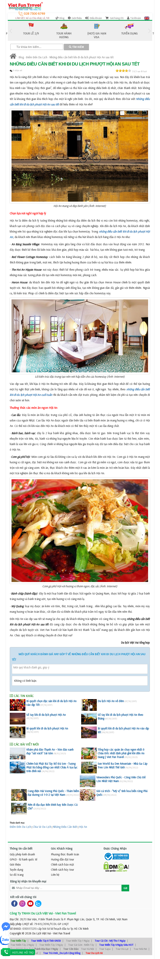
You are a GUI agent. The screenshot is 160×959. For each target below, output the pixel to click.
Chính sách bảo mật (62, 864)
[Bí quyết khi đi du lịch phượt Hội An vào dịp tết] (89, 732)
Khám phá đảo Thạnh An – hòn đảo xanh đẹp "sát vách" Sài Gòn (50, 751)
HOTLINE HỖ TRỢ (23, 952)
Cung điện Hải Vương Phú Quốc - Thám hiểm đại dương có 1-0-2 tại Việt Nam (53, 792)
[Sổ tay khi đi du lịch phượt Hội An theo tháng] (89, 719)
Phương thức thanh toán (65, 854)
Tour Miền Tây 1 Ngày (78, 940)
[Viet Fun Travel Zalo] (37, 903)
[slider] (123, 70)
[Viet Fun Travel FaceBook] (14, 903)
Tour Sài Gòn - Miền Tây (81, 944)
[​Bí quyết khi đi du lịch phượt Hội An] (17, 732)
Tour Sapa (104, 949)
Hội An (83, 827)
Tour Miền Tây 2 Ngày (22, 944)
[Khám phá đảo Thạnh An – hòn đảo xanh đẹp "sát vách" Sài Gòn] (17, 753)
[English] (146, 18)
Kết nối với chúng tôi (23, 897)
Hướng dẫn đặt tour (62, 859)
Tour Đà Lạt (122, 949)
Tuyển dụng (16, 869)
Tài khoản (135, 18)
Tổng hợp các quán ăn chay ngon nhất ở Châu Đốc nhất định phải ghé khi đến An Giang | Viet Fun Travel (121, 753)
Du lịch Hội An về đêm (111, 701)
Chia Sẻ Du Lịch (42, 827)
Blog (62, 18)
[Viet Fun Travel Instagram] (22, 903)
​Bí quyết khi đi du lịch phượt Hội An (47, 728)
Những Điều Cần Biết (65, 827)
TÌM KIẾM (77, 47)
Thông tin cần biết (21, 848)
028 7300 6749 (34, 13)
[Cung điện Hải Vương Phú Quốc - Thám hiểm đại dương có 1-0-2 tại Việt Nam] (19, 795)
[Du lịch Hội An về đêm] (89, 705)
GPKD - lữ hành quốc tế (23, 859)
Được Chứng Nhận (115, 848)
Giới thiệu (77, 18)
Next (149, 31)
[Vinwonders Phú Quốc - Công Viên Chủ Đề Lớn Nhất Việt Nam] (87, 781)
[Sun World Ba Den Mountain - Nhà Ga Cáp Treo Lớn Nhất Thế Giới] (89, 767)
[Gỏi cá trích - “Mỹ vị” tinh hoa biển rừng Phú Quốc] (87, 795)
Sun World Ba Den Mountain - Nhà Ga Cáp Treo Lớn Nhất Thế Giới (123, 765)
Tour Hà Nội (87, 949)
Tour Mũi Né (140, 949)
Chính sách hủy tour (62, 869)
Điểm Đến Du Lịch (36, 57)
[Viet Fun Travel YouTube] (30, 903)
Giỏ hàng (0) (116, 18)
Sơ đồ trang (16, 874)
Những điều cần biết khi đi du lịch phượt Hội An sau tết (81, 57)
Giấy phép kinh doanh (22, 854)
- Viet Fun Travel (60, 933)
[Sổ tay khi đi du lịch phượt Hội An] (17, 719)
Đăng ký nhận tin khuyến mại (28, 881)
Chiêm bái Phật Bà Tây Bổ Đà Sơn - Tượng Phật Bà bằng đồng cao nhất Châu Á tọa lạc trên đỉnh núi (51, 767)
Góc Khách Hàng (62, 848)
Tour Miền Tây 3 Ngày (51, 944)
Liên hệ (55, 874)
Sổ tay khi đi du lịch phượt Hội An (46, 715)
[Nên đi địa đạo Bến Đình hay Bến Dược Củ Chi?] (19, 808)
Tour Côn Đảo (70, 949)
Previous (11, 31)
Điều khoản (96, 18)
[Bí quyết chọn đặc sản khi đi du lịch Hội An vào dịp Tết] (17, 705)
